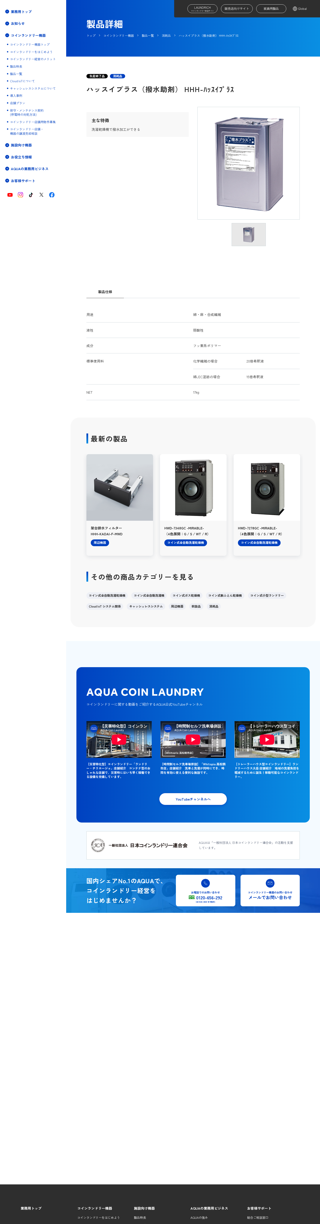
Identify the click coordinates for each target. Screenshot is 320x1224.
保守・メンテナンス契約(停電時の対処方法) (27, 112)
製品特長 (16, 66)
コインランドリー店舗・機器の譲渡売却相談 (27, 131)
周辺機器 (177, 606)
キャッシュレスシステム (146, 606)
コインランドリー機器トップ (30, 44)
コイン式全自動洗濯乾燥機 (107, 595)
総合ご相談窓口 (257, 1218)
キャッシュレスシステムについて (33, 88)
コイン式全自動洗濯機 (149, 595)
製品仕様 (105, 291)
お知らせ (18, 23)
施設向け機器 (144, 1208)
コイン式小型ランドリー (267, 595)
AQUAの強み (199, 1218)
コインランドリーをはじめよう (31, 52)
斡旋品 (196, 606)
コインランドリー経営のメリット (33, 59)
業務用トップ (21, 11)
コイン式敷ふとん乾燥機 (225, 595)
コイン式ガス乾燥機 (186, 595)
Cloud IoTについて (22, 81)
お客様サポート (259, 1208)
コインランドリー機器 (94, 1208)
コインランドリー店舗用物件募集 (33, 122)
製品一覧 (16, 74)
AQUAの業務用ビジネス (209, 1208)
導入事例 (16, 96)
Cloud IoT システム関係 (105, 606)
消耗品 (213, 606)
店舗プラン (17, 103)
